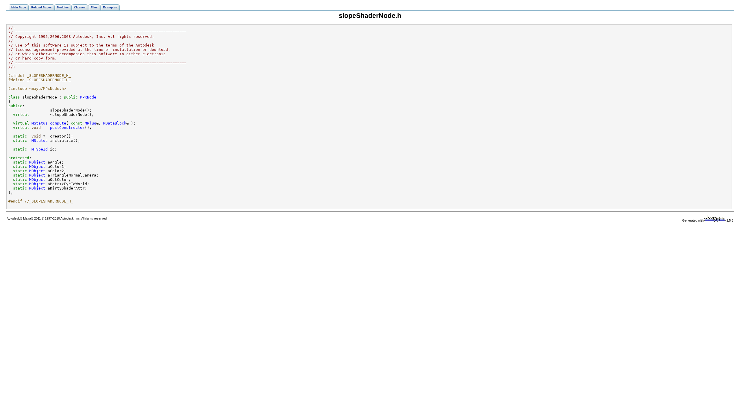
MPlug (90, 123)
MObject (37, 162)
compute (58, 123)
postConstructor (67, 127)
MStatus (40, 123)
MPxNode (88, 97)
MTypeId (40, 149)
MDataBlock (114, 123)
